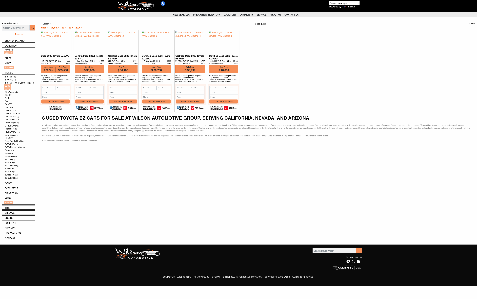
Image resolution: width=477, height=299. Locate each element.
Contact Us (169, 276)
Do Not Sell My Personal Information (242, 276)
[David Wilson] (136, 5)
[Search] (32, 27)
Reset (18, 34)
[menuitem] (19, 49)
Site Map (216, 276)
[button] (162, 3)
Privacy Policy (202, 276)
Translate (350, 6)
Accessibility (184, 276)
